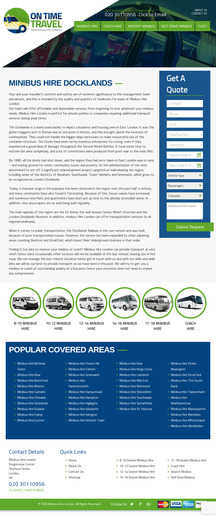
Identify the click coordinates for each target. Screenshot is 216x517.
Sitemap (74, 477)
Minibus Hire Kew (131, 363)
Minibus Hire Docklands (32, 403)
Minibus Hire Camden (31, 391)
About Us (201, 10)
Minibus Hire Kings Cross (136, 369)
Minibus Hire (87, 26)
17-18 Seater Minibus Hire (188, 460)
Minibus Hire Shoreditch (135, 391)
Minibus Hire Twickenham (188, 391)
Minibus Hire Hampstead (85, 391)
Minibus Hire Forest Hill (84, 363)
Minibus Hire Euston (30, 420)
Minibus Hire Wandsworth (188, 408)
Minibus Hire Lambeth (134, 374)
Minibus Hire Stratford (186, 374)
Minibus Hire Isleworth (84, 408)
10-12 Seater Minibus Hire (137, 466)
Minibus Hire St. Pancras (136, 408)
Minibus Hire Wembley (186, 414)
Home (73, 460)
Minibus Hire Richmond (135, 386)
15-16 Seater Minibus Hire (137, 477)
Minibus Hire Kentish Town (86, 420)
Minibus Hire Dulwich (31, 408)
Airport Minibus (141, 26)
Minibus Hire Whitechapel (188, 420)
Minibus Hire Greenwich (84, 374)
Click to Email (152, 14)
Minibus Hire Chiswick (31, 397)
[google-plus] (149, 504)
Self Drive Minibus (176, 26)
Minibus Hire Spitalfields (136, 403)
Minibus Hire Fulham (82, 369)
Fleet (202, 26)
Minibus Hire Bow (28, 374)
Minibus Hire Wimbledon (187, 426)
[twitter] (132, 504)
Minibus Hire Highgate (83, 403)
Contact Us (199, 13)
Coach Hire (113, 26)
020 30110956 (120, 14)
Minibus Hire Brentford (32, 380)
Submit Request (190, 227)
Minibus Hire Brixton (30, 386)
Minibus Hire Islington (83, 414)
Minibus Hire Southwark (136, 397)
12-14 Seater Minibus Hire (137, 471)
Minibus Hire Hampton (84, 397)
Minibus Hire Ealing (29, 414)
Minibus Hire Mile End (134, 380)
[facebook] (140, 504)
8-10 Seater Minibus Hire (136, 460)
